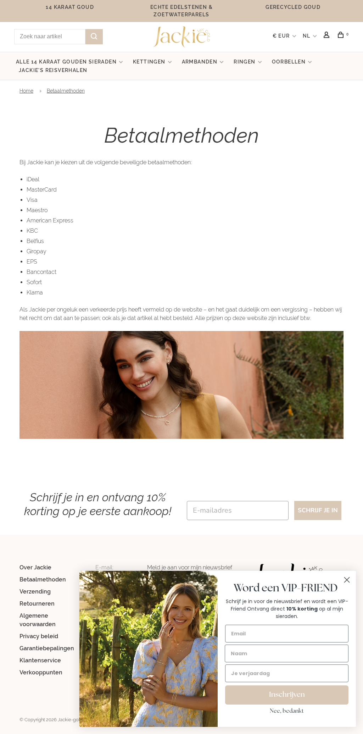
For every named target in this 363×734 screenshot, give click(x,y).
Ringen (244, 62)
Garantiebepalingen (46, 648)
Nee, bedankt (287, 711)
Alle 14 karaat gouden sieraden (66, 62)
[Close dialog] (347, 580)
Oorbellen (289, 62)
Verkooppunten (40, 672)
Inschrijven (287, 695)
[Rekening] (327, 36)
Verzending (35, 591)
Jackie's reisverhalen (53, 70)
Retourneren (37, 603)
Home (26, 91)
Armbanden (200, 62)
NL (307, 36)
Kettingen (149, 62)
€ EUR (282, 36)
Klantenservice (40, 660)
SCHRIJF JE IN (318, 510)
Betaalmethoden (66, 91)
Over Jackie (35, 567)
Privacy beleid (38, 636)
